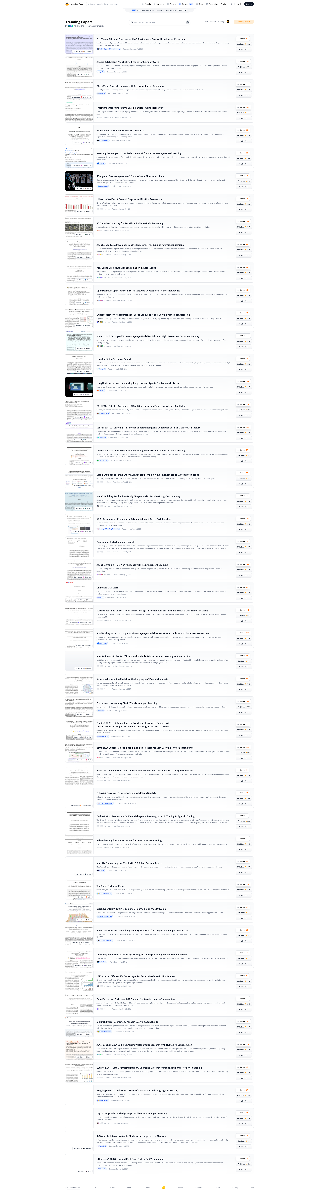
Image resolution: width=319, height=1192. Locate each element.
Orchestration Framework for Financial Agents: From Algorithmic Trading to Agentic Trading (146, 816)
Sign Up (249, 4)
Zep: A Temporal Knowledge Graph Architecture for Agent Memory (132, 1113)
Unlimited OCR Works (108, 587)
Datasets (160, 4)
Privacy (112, 1187)
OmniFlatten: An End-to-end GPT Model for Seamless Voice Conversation (136, 999)
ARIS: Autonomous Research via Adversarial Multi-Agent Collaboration (134, 519)
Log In (239, 4)
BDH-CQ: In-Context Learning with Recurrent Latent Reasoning (130, 86)
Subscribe (182, 10)
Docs (201, 4)
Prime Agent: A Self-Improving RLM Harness (120, 130)
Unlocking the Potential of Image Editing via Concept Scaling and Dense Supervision (142, 954)
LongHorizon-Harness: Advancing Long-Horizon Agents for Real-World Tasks (138, 383)
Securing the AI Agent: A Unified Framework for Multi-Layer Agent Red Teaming (139, 153)
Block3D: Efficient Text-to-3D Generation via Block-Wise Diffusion (131, 908)
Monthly (221, 21)
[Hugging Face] (163, 1187)
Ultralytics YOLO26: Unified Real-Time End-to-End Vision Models (131, 1158)
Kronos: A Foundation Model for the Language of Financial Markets (132, 679)
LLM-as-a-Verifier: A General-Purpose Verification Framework (129, 199)
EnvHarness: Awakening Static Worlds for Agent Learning (127, 703)
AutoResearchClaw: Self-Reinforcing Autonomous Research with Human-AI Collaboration (144, 1044)
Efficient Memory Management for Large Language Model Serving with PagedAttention (143, 314)
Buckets (187, 4)
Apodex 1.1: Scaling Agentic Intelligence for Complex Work (128, 61)
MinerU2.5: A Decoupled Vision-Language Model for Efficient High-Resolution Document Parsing (148, 336)
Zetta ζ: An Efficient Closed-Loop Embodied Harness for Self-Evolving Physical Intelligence (145, 747)
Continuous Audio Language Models (116, 542)
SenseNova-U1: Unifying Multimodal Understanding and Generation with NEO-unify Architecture (148, 427)
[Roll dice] (187, 22)
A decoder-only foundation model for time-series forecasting (129, 840)
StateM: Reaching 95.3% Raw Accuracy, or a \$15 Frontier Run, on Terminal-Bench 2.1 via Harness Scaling (152, 610)
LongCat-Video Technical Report (114, 359)
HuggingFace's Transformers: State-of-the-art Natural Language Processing (137, 1090)
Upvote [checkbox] (244, 38)
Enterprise (213, 4)
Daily (206, 21)
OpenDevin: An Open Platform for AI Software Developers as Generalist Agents (138, 290)
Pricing (224, 4)
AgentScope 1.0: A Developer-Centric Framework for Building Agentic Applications (140, 244)
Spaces (173, 4)
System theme (74, 1187)
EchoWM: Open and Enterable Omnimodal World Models (126, 793)
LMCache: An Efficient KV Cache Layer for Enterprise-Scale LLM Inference (136, 976)
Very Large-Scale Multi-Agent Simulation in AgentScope (126, 267)
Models (148, 4)
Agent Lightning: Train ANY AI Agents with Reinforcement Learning (132, 564)
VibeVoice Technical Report (111, 885)
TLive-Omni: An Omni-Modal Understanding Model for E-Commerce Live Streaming (141, 450)
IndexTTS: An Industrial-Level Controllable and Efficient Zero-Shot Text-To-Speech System (145, 770)
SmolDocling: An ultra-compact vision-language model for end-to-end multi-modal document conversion (153, 633)
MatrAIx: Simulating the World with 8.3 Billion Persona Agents (129, 863)
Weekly (213, 21)
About (129, 1187)
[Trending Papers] (228, 21)
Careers (147, 1187)
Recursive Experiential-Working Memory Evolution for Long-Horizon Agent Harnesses (142, 930)
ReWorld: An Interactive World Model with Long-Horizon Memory (131, 1136)
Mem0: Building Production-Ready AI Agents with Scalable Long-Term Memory (138, 496)
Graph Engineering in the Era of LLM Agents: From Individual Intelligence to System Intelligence (148, 474)
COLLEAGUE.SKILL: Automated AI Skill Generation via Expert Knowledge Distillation (141, 406)
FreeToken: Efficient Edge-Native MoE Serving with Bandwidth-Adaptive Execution (141, 39)
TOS (95, 1187)
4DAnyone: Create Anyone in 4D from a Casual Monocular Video (130, 176)
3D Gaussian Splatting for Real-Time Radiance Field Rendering (130, 223)
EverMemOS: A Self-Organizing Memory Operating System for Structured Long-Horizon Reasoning (149, 1067)
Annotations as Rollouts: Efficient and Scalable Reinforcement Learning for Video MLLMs (144, 656)
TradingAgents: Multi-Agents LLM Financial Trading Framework (130, 107)
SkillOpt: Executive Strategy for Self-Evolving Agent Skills (127, 1021)
